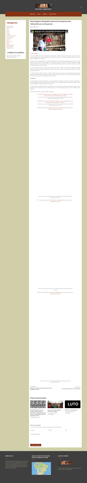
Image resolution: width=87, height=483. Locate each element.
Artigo (8, 28)
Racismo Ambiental (10, 45)
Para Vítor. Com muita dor (71, 410)
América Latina (9, 27)
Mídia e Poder (9, 41)
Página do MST (34, 53)
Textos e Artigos (52, 14)
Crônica (8, 31)
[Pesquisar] (81, 7)
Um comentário (51, 414)
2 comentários (67, 413)
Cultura (8, 33)
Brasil (8, 30)
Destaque (8, 34)
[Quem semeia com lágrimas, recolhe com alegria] (55, 404)
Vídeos (39, 14)
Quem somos (32, 14)
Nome (32, 430)
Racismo (8, 43)
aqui (52, 91)
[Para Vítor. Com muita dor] (72, 404)
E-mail (49, 430)
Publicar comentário (35, 445)
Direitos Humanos (10, 37)
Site (66, 430)
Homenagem (9, 38)
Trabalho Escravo (10, 48)
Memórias (45, 14)
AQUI (71, 469)
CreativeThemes (26, 481)
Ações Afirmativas (10, 26)
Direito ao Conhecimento (11, 35)
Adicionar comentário (35, 434)
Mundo (8, 42)
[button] (36, 14)
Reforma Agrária (10, 46)
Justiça (8, 39)
